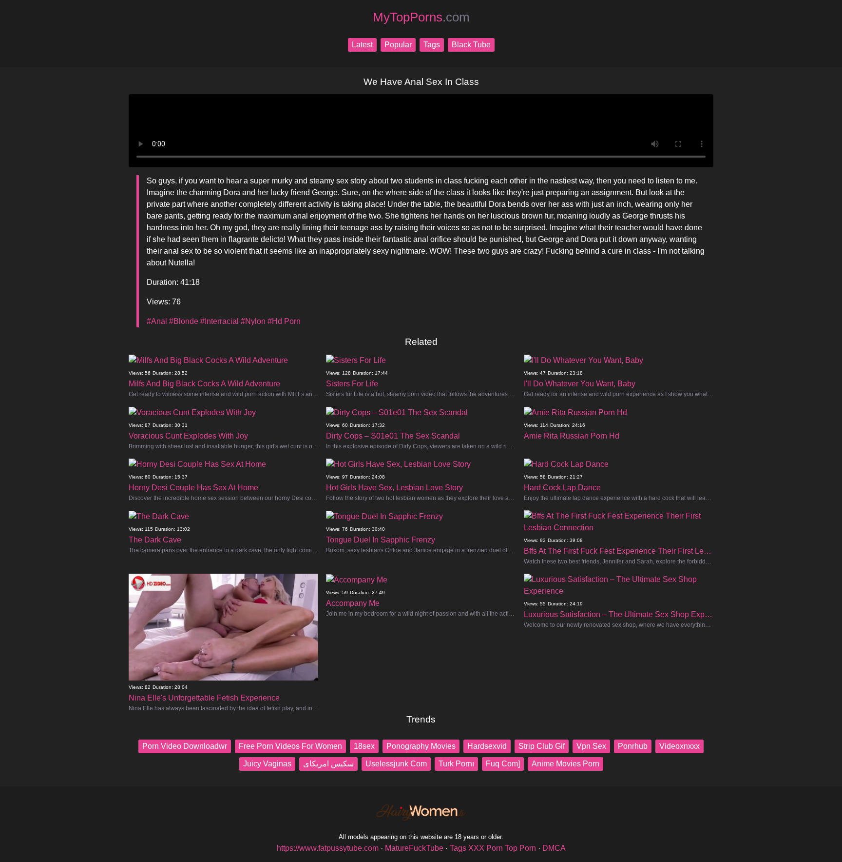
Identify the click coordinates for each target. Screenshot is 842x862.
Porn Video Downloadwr (184, 746)
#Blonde (183, 321)
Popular (398, 44)
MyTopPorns (421, 17)
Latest (362, 44)
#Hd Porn (284, 321)
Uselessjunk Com (396, 764)
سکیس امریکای (328, 764)
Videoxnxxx (679, 746)
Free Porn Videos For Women (290, 746)
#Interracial (219, 321)
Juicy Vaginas (267, 764)
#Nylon (253, 321)
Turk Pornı (456, 764)
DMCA (554, 848)
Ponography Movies (421, 746)
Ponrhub (633, 746)
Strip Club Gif (541, 746)
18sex (364, 746)
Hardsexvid (487, 746)
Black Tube (471, 44)
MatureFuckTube (414, 848)
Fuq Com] (503, 764)
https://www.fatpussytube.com (328, 848)
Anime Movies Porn (565, 764)
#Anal (157, 321)
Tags (431, 44)
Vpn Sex (591, 746)
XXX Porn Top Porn (502, 848)
